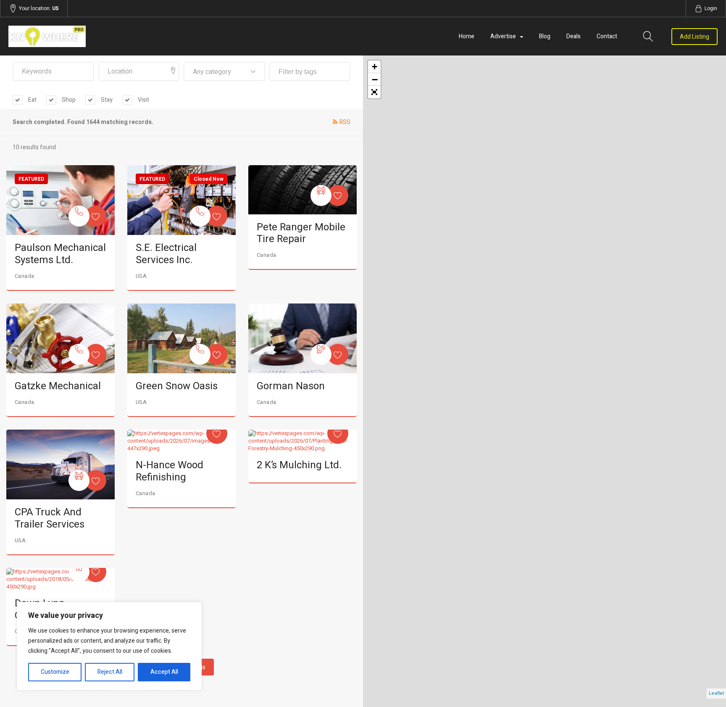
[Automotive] (320, 195)
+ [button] (374, 66)
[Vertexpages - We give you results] (114, 36)
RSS (344, 122)
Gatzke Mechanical (58, 386)
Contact (607, 36)
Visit (143, 99)
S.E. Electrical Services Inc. (166, 253)
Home (466, 36)
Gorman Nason (291, 386)
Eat (32, 99)
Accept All (164, 671)
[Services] (78, 216)
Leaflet (716, 693)
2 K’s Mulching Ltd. (299, 465)
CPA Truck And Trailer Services (49, 518)
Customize (55, 671)
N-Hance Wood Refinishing (169, 471)
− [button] (375, 79)
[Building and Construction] (78, 571)
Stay (106, 99)
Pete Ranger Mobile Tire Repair (301, 233)
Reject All (109, 671)
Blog (544, 36)
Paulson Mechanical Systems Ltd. (60, 253)
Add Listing (694, 36)
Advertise (503, 36)
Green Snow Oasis (177, 386)
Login (711, 8)
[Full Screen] (374, 92)
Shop (68, 99)
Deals (573, 36)
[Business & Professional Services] (320, 354)
